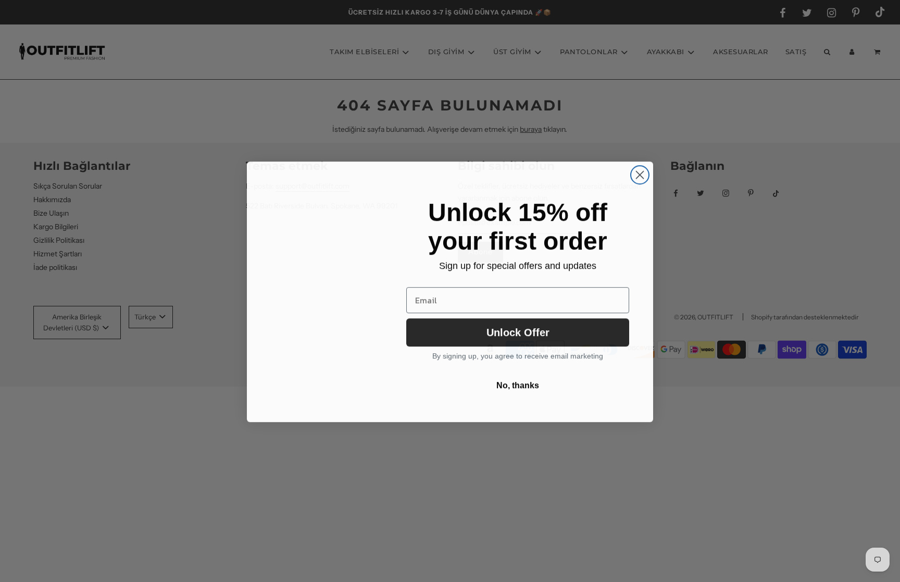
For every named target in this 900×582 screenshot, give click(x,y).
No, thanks (517, 384)
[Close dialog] (640, 174)
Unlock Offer (517, 332)
